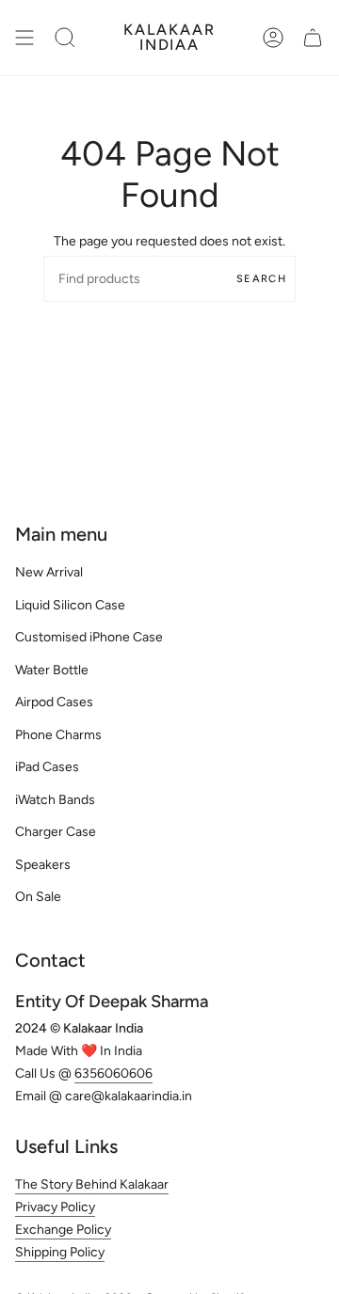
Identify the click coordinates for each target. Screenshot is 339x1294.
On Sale (38, 897)
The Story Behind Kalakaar (92, 1184)
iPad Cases (47, 767)
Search (261, 279)
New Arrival (49, 572)
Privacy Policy (55, 1207)
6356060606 (113, 1073)
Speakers (43, 865)
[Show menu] (24, 37)
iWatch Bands (55, 800)
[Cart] (312, 37)
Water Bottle (52, 670)
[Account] (273, 37)
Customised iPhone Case (89, 637)
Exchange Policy (63, 1230)
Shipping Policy (60, 1252)
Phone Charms (58, 735)
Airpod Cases (54, 702)
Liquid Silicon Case (70, 605)
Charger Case (55, 832)
